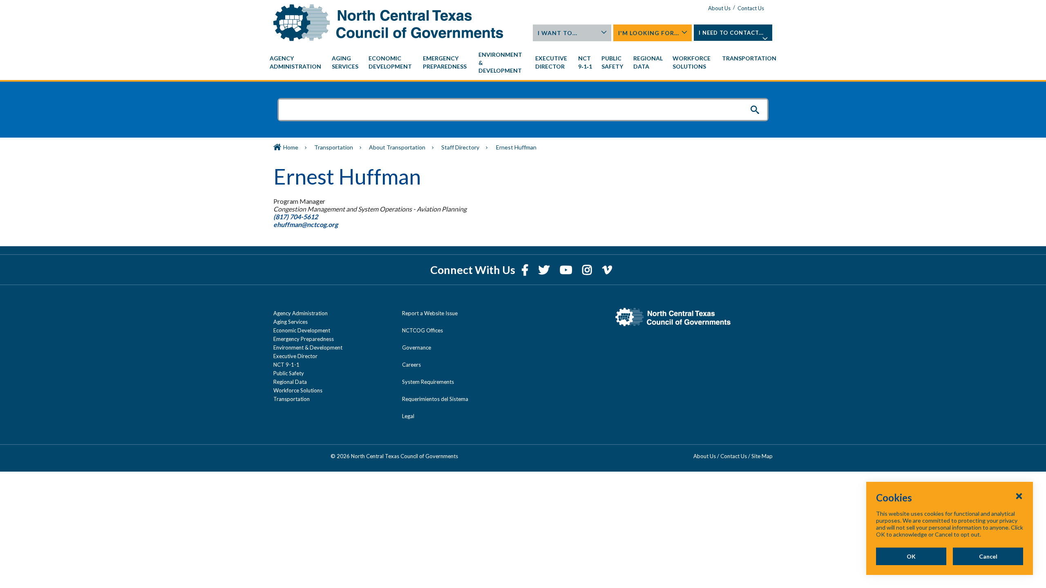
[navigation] (523, 62)
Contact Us (751, 8)
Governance (416, 347)
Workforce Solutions (297, 390)
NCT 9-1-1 (286, 364)
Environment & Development (307, 347)
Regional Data (290, 382)
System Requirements (428, 382)
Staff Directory (460, 147)
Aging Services (290, 321)
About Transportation (397, 147)
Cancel (988, 556)
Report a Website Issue (430, 313)
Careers (411, 364)
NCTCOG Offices (422, 330)
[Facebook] (525, 269)
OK (911, 556)
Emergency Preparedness (303, 339)
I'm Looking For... (648, 32)
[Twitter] (545, 269)
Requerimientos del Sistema (435, 399)
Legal (408, 416)
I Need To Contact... (731, 32)
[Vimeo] (607, 269)
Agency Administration (300, 313)
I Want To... (557, 32)
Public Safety (288, 373)
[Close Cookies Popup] (1019, 496)
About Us (719, 8)
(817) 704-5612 (295, 216)
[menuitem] (297, 62)
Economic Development (301, 330)
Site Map (762, 456)
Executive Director (295, 356)
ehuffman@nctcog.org (306, 224)
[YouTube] (567, 269)
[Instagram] (588, 269)
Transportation (333, 147)
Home (290, 147)
